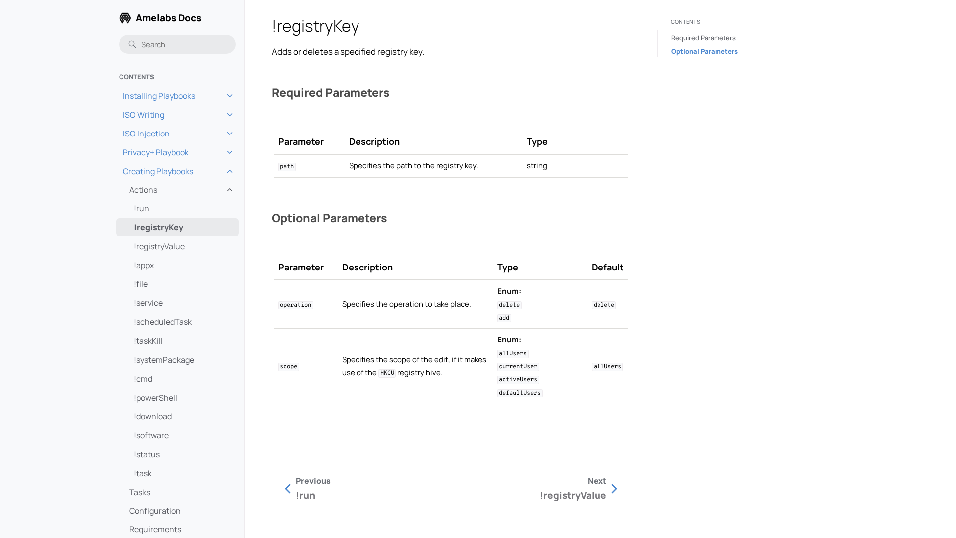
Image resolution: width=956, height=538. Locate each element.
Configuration (155, 510)
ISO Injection (146, 133)
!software (151, 435)
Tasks (139, 492)
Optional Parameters (704, 51)
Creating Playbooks (158, 171)
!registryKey (158, 227)
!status (147, 454)
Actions (143, 189)
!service (148, 302)
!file (141, 283)
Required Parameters (703, 37)
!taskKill (148, 340)
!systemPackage (164, 359)
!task (143, 473)
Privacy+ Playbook (156, 152)
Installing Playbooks (159, 95)
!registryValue (159, 246)
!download (153, 416)
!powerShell (155, 397)
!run (141, 208)
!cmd (143, 378)
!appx (144, 265)
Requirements (155, 529)
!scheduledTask (163, 321)
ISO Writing (143, 114)
